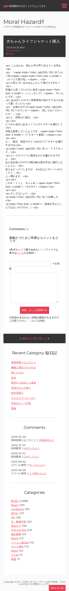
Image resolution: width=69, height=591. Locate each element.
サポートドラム (29, 6)
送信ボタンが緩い (21, 387)
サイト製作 (17, 546)
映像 (13, 559)
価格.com (28, 338)
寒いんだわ (17, 372)
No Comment (13, 50)
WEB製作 (13, 6)
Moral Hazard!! (23, 22)
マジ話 (15, 554)
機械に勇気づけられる (23, 367)
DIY (13, 517)
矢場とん (41, 338)
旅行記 (15, 513)
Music (14, 505)
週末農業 (16, 534)
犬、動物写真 (18, 521)
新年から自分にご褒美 (23, 382)
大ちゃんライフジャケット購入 (33, 41)
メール (20, 252)
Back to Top (57, 587)
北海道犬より (46, 440)
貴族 (13, 408)
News (14, 550)
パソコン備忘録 (20, 542)
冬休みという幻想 (21, 403)
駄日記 (9, 53)
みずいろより (31, 448)
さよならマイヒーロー (23, 398)
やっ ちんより (37, 464)
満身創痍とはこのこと (23, 362)
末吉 (13, 377)
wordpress (17, 509)
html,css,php (18, 529)
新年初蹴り (17, 392)
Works (14, 538)
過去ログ (16, 525)
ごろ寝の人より (38, 473)
